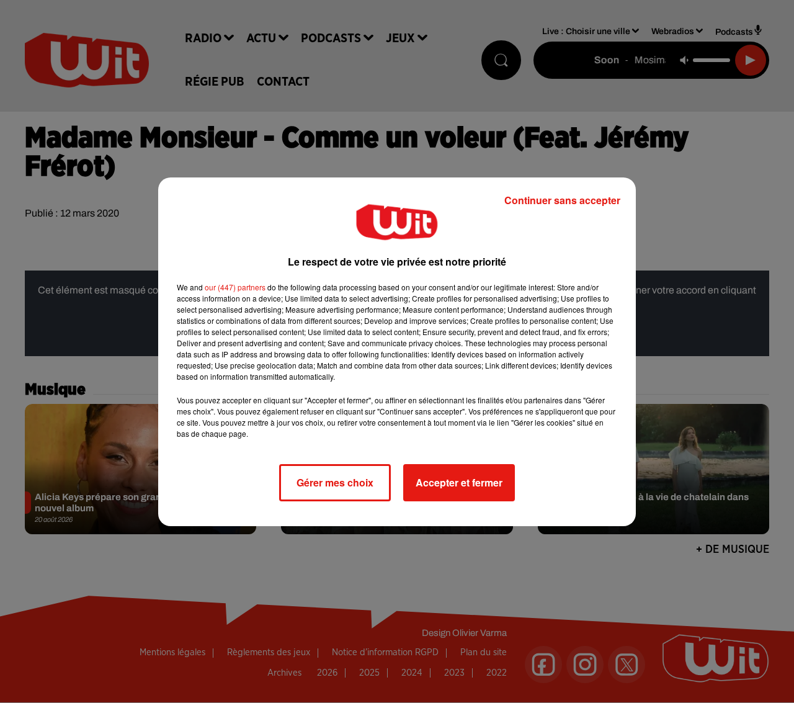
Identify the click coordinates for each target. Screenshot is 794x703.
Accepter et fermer (459, 482)
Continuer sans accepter (562, 200)
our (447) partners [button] (235, 287)
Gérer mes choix (335, 482)
